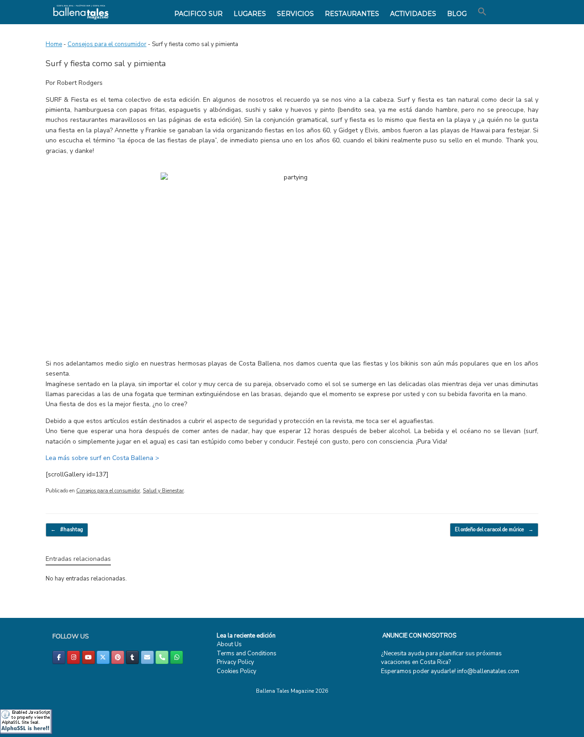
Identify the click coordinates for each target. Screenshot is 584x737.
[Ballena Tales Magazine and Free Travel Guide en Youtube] (88, 657)
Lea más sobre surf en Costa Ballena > (102, 458)
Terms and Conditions (246, 653)
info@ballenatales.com (488, 671)
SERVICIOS (295, 14)
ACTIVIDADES (413, 14)
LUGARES (250, 14)
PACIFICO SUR (198, 14)
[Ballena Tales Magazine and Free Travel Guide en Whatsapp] (176, 657)
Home (54, 44)
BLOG (457, 14)
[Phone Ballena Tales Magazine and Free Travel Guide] (162, 657)
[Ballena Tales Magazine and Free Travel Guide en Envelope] (147, 657)
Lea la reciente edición (246, 636)
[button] (482, 11)
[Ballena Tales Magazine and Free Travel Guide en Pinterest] (117, 657)
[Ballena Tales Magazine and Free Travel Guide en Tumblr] (132, 657)
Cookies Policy (236, 671)
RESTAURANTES (352, 14)
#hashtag (67, 529)
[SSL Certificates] (26, 732)
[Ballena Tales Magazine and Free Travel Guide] (81, 12)
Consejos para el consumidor (107, 44)
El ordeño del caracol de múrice (494, 529)
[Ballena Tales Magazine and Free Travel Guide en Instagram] (73, 657)
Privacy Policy (235, 662)
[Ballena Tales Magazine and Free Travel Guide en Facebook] (58, 657)
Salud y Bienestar (163, 490)
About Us (229, 644)
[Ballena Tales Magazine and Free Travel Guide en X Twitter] (103, 657)
